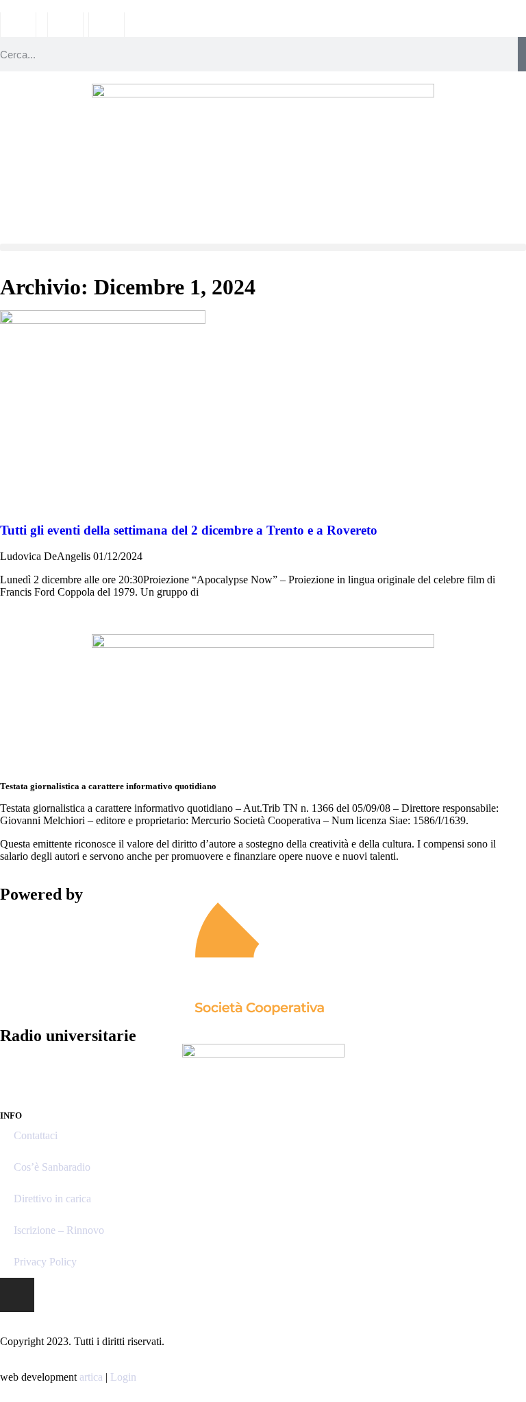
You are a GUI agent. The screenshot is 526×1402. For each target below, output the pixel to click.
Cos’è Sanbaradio (52, 1167)
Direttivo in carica (52, 1198)
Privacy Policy (45, 1261)
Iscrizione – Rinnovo (59, 1230)
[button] (263, 247)
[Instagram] (17, 1295)
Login (123, 1377)
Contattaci (36, 1135)
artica (91, 1377)
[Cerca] (522, 54)
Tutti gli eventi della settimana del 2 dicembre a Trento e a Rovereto (188, 530)
